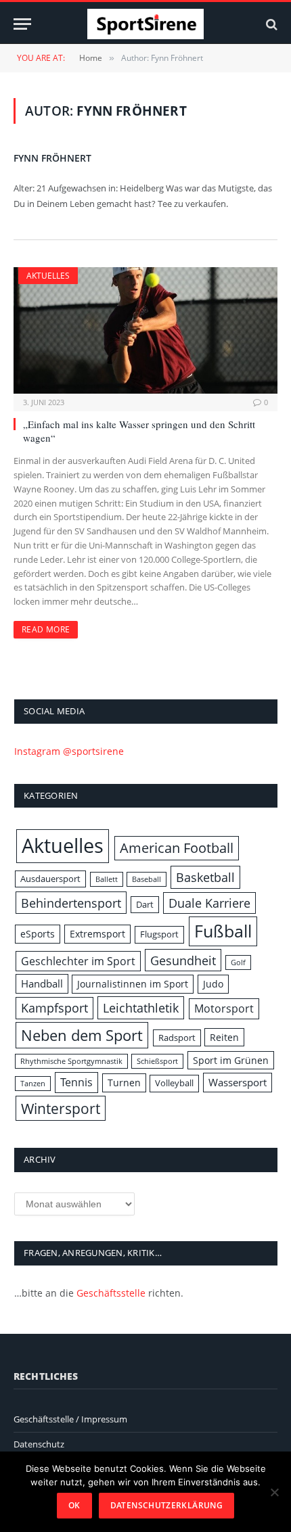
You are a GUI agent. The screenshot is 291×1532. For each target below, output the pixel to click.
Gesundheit (183, 960)
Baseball (146, 879)
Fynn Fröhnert (52, 158)
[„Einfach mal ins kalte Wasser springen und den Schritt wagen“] (145, 330)
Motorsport (224, 1008)
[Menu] (22, 24)
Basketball (205, 876)
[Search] (270, 24)
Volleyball (174, 1083)
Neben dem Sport (82, 1035)
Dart (145, 904)
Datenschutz (39, 1444)
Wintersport (60, 1108)
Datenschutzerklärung (166, 1505)
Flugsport (159, 934)
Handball (42, 984)
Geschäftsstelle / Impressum (70, 1419)
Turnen (124, 1082)
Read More (46, 629)
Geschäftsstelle (111, 1292)
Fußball (223, 930)
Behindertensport (71, 902)
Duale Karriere (209, 903)
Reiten (224, 1037)
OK (74, 1505)
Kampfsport (54, 1008)
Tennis (76, 1082)
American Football (176, 848)
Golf (238, 962)
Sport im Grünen (231, 1060)
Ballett (106, 879)
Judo (213, 983)
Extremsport (97, 933)
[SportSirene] (145, 24)
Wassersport (237, 1082)
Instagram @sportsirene (69, 751)
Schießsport (157, 1061)
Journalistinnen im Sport (132, 983)
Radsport (177, 1037)
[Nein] (274, 1492)
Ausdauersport (50, 879)
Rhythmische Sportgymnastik (71, 1061)
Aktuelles (48, 275)
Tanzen (32, 1083)
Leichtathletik (141, 1007)
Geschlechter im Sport (78, 961)
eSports (37, 933)
